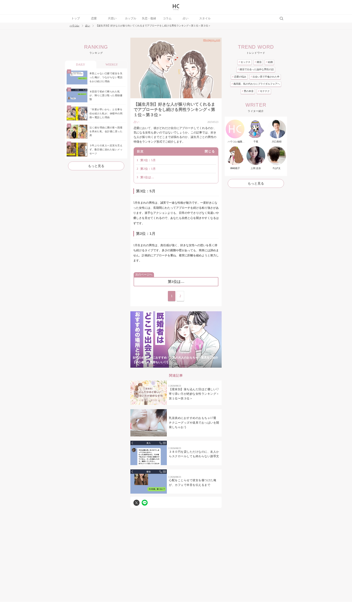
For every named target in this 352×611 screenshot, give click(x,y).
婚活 (258, 62)
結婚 (269, 62)
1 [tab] (151, 365)
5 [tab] (184, 365)
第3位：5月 (148, 160)
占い (185, 18)
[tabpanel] (176, 339)
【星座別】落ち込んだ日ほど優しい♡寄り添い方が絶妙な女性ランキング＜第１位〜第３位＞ (194, 394)
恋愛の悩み (239, 76)
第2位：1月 (148, 168)
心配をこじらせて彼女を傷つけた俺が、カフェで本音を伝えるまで (192, 482)
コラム (167, 18)
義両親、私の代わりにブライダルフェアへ (256, 83)
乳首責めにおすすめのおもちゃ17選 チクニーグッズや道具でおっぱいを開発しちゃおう (194, 422)
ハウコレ (74, 25)
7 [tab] (200, 365)
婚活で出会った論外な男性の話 (256, 69)
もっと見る (96, 166)
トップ (75, 18)
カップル (130, 18)
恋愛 (94, 18)
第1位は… (147, 177)
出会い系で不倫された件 (265, 76)
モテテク (264, 91)
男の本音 (248, 91)
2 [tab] (160, 365)
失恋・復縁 (149, 18)
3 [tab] (168, 365)
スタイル (205, 18)
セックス (244, 62)
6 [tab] (192, 365)
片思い (112, 18)
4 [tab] (176, 365)
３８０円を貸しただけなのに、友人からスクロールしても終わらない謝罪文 (194, 454)
